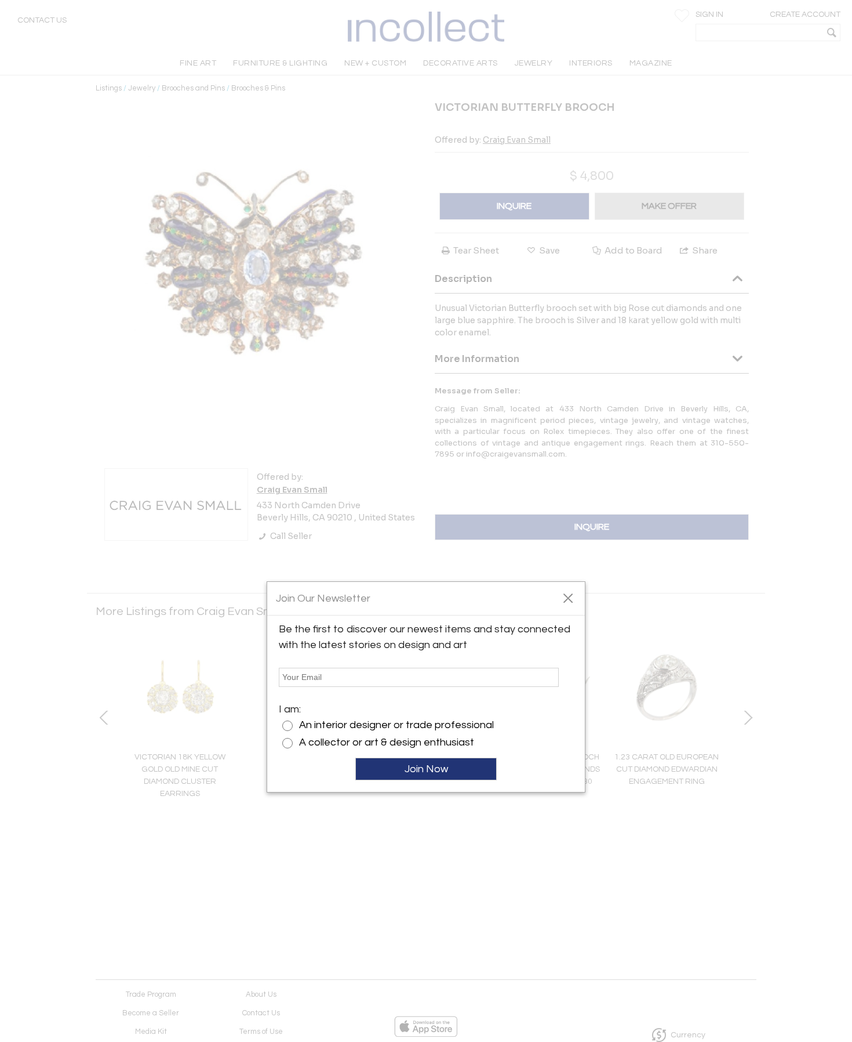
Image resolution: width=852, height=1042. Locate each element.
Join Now (426, 769)
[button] (567, 597)
